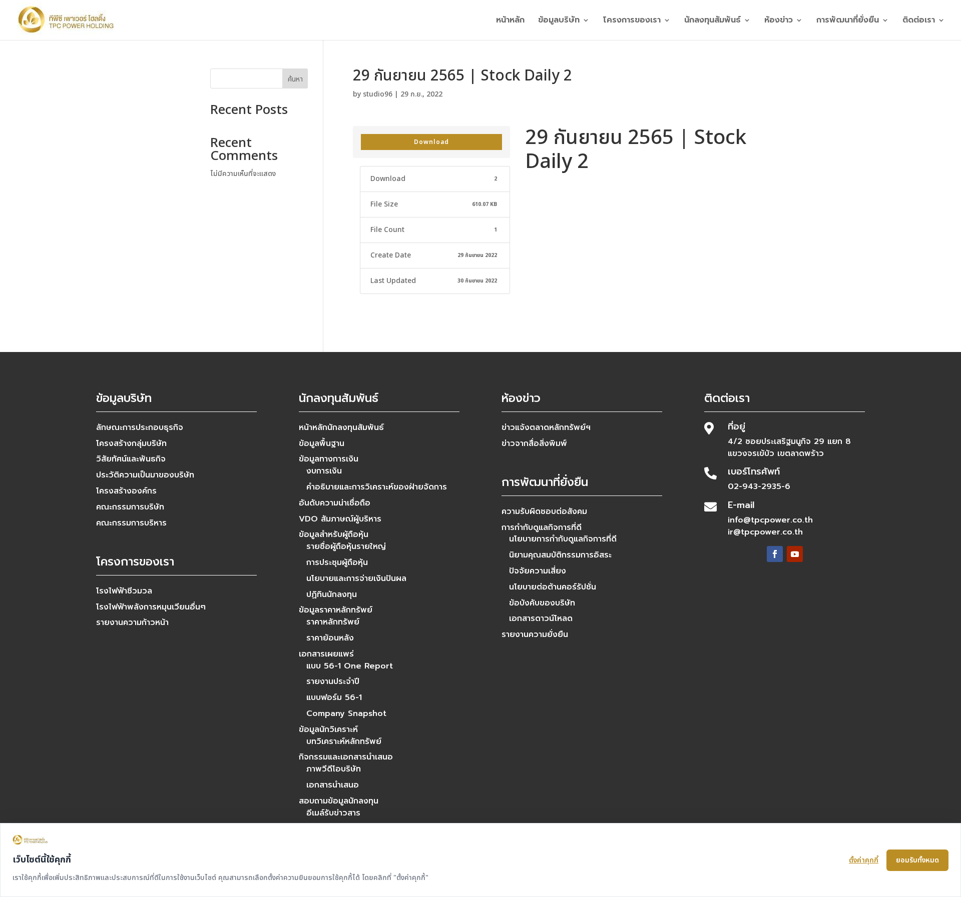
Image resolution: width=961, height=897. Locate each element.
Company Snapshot (346, 714)
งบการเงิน (324, 471)
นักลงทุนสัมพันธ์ (712, 21)
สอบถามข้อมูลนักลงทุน (338, 801)
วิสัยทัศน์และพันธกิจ (131, 459)
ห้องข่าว (778, 21)
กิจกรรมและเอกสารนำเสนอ (346, 757)
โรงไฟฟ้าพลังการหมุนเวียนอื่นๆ (151, 607)
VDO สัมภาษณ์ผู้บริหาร (340, 519)
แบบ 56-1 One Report (349, 666)
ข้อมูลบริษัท (559, 21)
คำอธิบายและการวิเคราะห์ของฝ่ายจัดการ (376, 487)
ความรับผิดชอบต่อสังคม (544, 512)
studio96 (377, 94)
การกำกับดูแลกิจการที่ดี (542, 528)
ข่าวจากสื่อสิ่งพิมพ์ (534, 444)
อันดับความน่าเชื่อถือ (334, 503)
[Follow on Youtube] (795, 554)
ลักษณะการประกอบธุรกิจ (139, 428)
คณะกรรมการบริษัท (130, 507)
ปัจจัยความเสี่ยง (537, 571)
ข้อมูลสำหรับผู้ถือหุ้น (333, 534)
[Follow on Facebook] (775, 554)
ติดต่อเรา (918, 21)
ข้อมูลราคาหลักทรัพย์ (335, 610)
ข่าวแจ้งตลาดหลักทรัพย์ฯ (546, 428)
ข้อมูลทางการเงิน (328, 459)
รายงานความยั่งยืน (535, 634)
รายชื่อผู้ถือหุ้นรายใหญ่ (346, 546)
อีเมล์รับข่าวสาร (333, 813)
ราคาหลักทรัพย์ (332, 622)
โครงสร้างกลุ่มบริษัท (131, 444)
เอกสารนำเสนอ (332, 785)
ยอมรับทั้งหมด (917, 860)
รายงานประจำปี (332, 682)
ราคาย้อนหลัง (330, 638)
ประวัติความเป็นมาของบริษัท (145, 475)
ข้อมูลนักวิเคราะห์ (328, 730)
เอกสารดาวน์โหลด (541, 618)
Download (431, 142)
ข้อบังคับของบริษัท (542, 603)
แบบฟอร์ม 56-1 (334, 698)
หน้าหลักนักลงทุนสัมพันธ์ (341, 428)
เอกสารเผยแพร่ (326, 654)
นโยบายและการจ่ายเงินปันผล (356, 578)
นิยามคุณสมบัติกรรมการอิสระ (560, 555)
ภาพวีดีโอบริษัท (333, 769)
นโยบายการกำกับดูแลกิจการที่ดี (563, 539)
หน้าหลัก (510, 21)
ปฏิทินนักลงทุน (331, 594)
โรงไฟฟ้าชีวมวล (124, 591)
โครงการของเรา (632, 21)
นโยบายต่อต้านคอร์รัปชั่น (552, 587)
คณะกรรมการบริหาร (131, 523)
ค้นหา (295, 79)
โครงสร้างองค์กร (126, 491)
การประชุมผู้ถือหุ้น (337, 562)
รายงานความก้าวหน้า (132, 622)
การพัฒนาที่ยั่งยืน (847, 21)
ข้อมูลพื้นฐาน (321, 444)
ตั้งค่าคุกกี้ (863, 860)
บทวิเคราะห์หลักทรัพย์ (343, 742)
